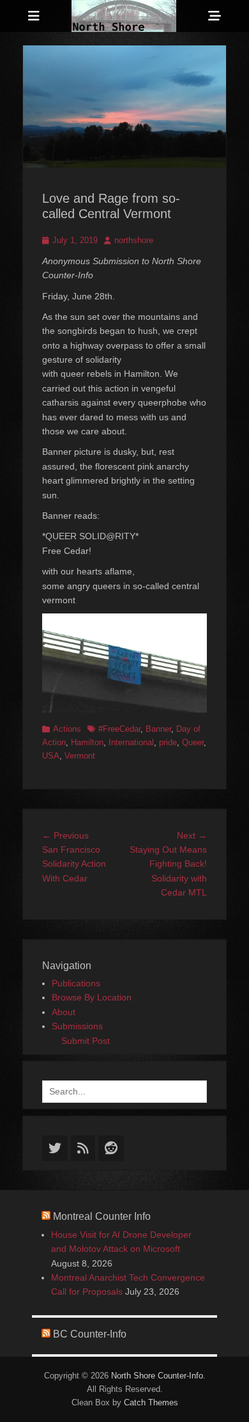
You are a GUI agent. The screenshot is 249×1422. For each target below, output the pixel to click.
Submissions (77, 1026)
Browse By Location (92, 997)
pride (168, 742)
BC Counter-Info (89, 1334)
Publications (76, 983)
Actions (67, 729)
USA (50, 756)
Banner (158, 729)
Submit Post (85, 1041)
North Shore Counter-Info (157, 1375)
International (131, 742)
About (63, 1012)
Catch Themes (151, 1402)
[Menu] (33, 16)
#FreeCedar (119, 729)
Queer (193, 742)
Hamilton (87, 742)
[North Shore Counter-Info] (124, 16)
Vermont (79, 756)
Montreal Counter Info (102, 1216)
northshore (133, 240)
